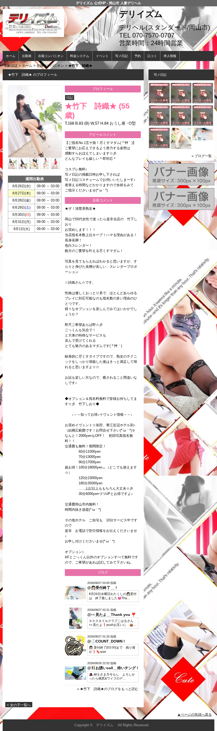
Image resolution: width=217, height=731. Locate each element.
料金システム (79, 56)
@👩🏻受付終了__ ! (102, 587)
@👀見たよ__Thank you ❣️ (111, 614)
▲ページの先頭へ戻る (194, 714)
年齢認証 (11, 66)
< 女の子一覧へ (19, 705)
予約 (137, 56)
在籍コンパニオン (51, 56)
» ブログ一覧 (202, 156)
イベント (102, 56)
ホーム (10, 56)
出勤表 (26, 56)
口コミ (152, 56)
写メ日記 (121, 56)
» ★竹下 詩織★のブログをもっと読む (107, 689)
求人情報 (170, 56)
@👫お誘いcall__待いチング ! (112, 668)
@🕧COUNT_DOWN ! (106, 641)
